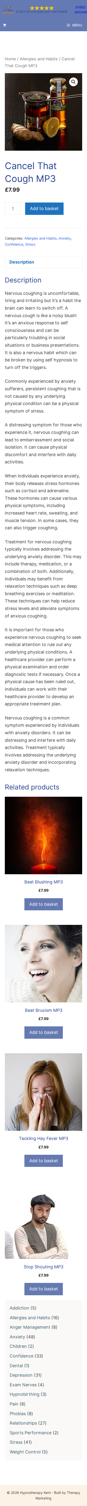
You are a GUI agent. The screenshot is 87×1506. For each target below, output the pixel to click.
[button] (73, 82)
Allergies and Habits (39, 58)
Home (10, 58)
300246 (80, 12)
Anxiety (65, 238)
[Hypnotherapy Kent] (8, 10)
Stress (30, 244)
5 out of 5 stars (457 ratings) (41, 12)
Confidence (14, 244)
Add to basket (44, 208)
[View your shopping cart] (4, 25)
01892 (80, 7)
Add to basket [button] (43, 904)
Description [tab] (21, 262)
